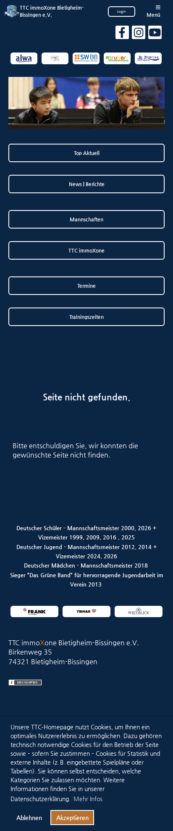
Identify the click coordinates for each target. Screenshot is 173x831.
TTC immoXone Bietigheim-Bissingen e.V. (52, 11)
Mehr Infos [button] (87, 798)
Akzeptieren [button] (72, 817)
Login (121, 11)
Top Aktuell (87, 153)
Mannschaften (86, 219)
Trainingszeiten (86, 317)
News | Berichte (87, 184)
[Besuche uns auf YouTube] (155, 34)
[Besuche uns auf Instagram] (138, 34)
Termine (86, 286)
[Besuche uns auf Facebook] (122, 34)
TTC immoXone (86, 250)
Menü (153, 15)
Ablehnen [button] (29, 817)
